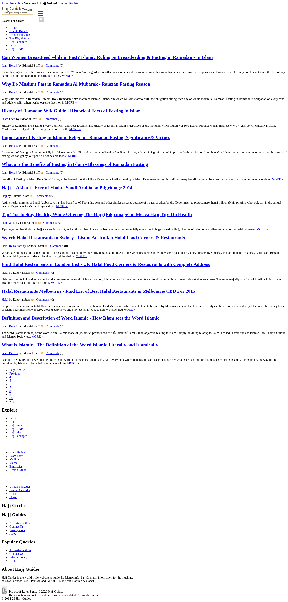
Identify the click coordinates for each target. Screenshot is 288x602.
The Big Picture (19, 38)
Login (63, 3)
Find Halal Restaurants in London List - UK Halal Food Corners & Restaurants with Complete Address (106, 264)
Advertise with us (12, 3)
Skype (13, 497)
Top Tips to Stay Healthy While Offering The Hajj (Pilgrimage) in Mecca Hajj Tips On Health (97, 214)
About (13, 533)
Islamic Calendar (19, 490)
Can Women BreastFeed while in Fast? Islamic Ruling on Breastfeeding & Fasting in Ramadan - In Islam (107, 57)
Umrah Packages (19, 34)
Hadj (12, 421)
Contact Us (16, 526)
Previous (14, 373)
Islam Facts (8, 119)
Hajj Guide (16, 49)
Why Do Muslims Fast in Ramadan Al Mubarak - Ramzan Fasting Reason (76, 84)
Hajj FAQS (16, 425)
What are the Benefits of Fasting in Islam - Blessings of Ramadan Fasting (75, 164)
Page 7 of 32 (17, 370)
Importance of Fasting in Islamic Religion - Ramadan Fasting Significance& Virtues (86, 137)
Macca (13, 463)
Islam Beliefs (10, 65)
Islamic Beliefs (18, 31)
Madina (14, 459)
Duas (12, 45)
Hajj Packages (18, 41)
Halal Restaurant (12, 246)
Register (74, 3)
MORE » (67, 75)
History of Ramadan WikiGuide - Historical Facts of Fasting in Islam (71, 110)
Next (12, 401)
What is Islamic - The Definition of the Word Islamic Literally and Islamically (80, 344)
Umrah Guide (17, 470)
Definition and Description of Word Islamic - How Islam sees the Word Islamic (80, 317)
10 (11, 398)
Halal (5, 272)
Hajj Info (15, 432)
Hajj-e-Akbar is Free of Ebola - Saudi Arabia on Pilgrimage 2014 (67, 187)
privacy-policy (18, 530)
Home (13, 27)
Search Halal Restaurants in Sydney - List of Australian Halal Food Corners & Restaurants (93, 237)
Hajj (4, 196)
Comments (52, 65)
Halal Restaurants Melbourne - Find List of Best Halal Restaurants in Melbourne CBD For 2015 (98, 291)
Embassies (15, 466)
